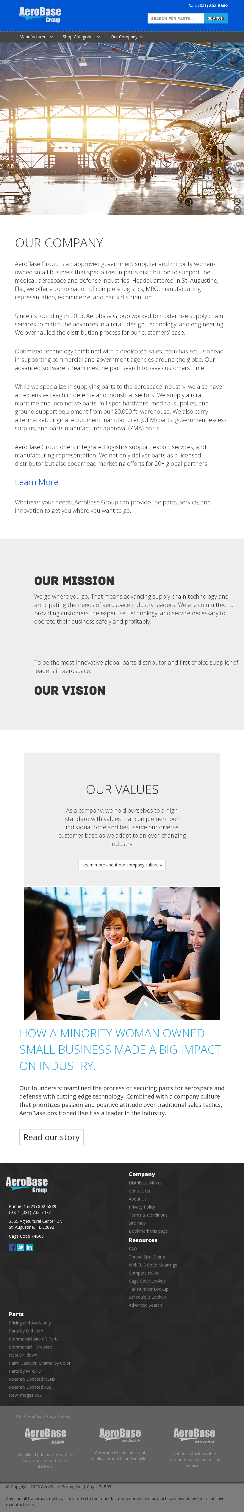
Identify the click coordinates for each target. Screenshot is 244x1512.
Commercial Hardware (30, 1347)
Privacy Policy (142, 1207)
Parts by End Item (26, 1331)
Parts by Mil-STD (25, 1371)
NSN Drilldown (23, 1355)
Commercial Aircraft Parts (34, 1339)
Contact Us (139, 1191)
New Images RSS (25, 1395)
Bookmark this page (148, 1231)
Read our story (51, 1137)
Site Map (137, 1223)
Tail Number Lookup (148, 1289)
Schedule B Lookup (147, 1297)
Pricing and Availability (30, 1323)
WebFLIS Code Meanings (153, 1265)
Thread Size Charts (147, 1257)
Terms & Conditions (148, 1215)
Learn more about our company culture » (122, 865)
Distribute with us (145, 1183)
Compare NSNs (144, 1273)
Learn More (37, 481)
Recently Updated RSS (30, 1387)
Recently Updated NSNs (32, 1379)
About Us (138, 1199)
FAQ (133, 1249)
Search (216, 18)
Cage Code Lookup (147, 1281)
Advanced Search (145, 1305)
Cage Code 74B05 (26, 1236)
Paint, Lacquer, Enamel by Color (40, 1363)
